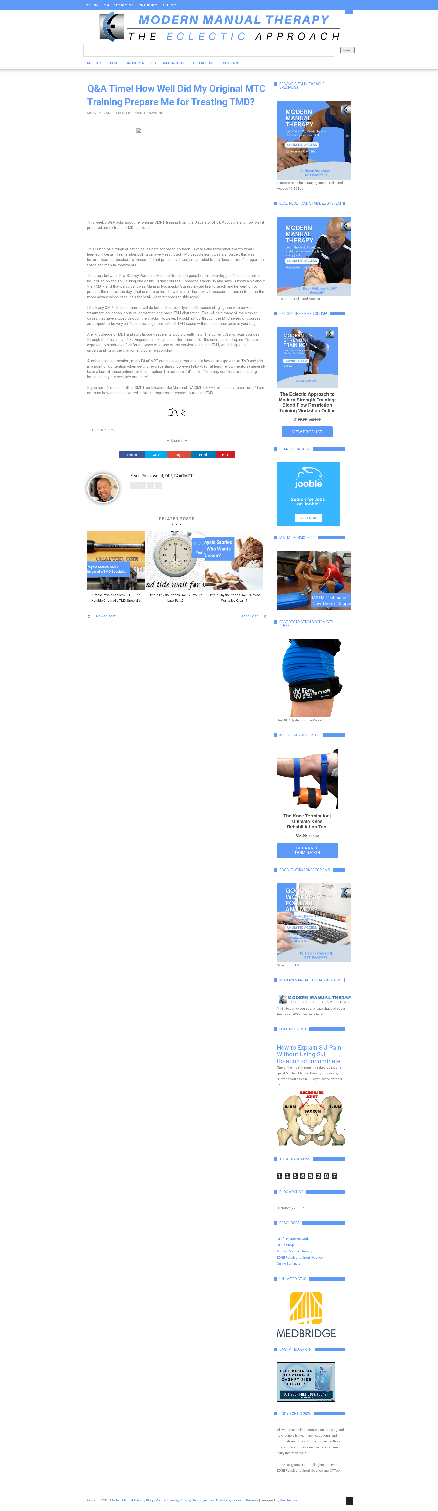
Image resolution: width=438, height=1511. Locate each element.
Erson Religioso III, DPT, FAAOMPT (123, 113)
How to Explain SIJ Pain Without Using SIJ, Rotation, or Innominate (309, 1054)
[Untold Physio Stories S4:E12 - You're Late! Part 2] (175, 560)
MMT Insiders (148, 5)
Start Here (91, 5)
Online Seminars (288, 1264)
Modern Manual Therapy (294, 1251)
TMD (112, 430)
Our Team (169, 5)
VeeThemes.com (292, 1500)
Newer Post (106, 616)
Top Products (204, 63)
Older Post (249, 616)
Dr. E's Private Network (293, 1239)
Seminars (231, 63)
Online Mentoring (141, 63)
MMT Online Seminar (118, 5)
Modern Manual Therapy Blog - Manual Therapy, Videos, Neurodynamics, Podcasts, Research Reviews (184, 1500)
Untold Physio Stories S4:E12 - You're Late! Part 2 (175, 597)
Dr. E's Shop (285, 1245)
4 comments (155, 113)
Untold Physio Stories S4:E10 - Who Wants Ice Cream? (234, 597)
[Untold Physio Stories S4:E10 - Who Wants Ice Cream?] (234, 560)
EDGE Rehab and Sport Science (300, 1257)
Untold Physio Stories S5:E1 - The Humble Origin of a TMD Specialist (116, 597)
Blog (114, 63)
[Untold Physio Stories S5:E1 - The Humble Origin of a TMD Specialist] (116, 560)
